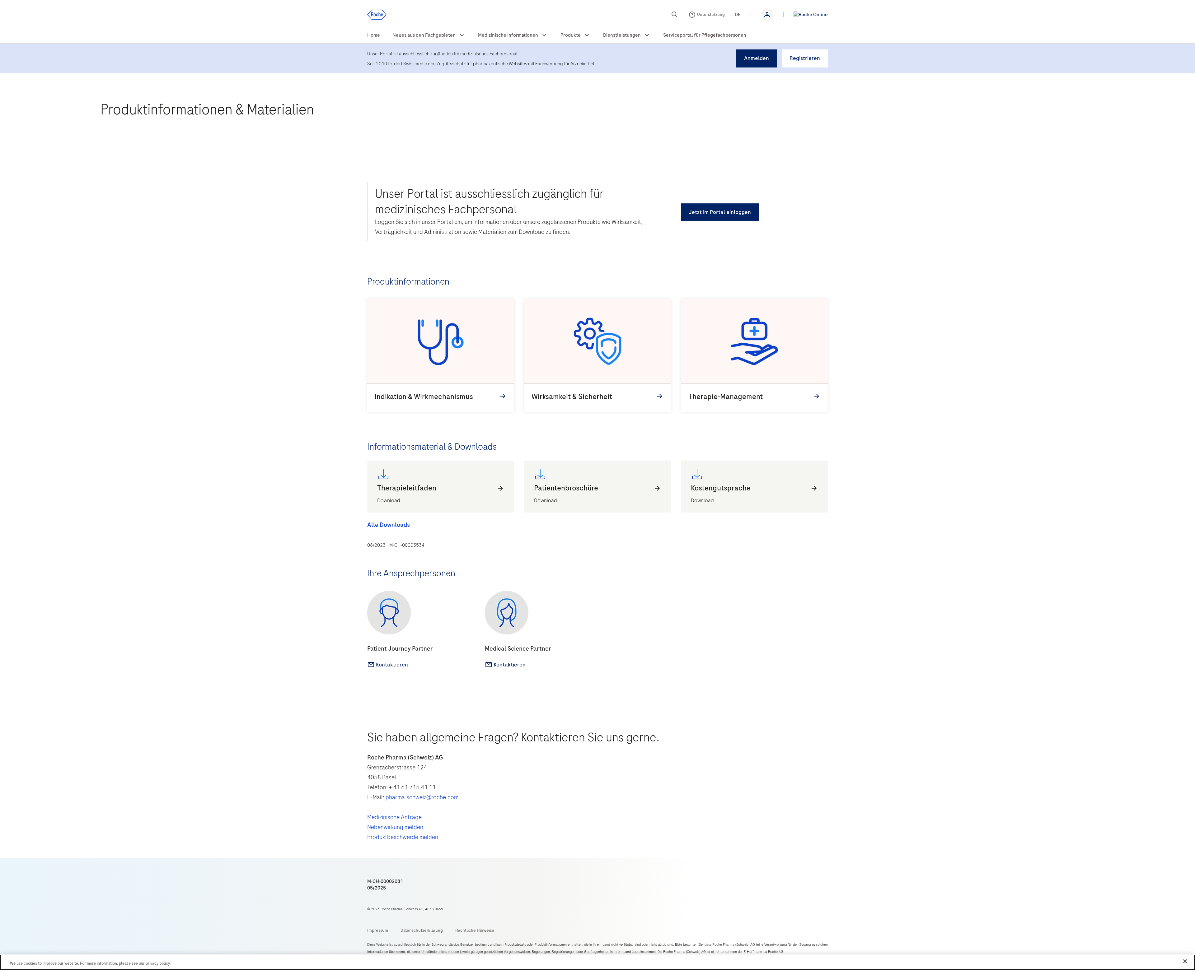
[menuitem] (373, 35)
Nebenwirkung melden (395, 827)
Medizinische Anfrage (394, 817)
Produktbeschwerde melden (402, 837)
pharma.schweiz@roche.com (422, 797)
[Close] (1185, 961)
